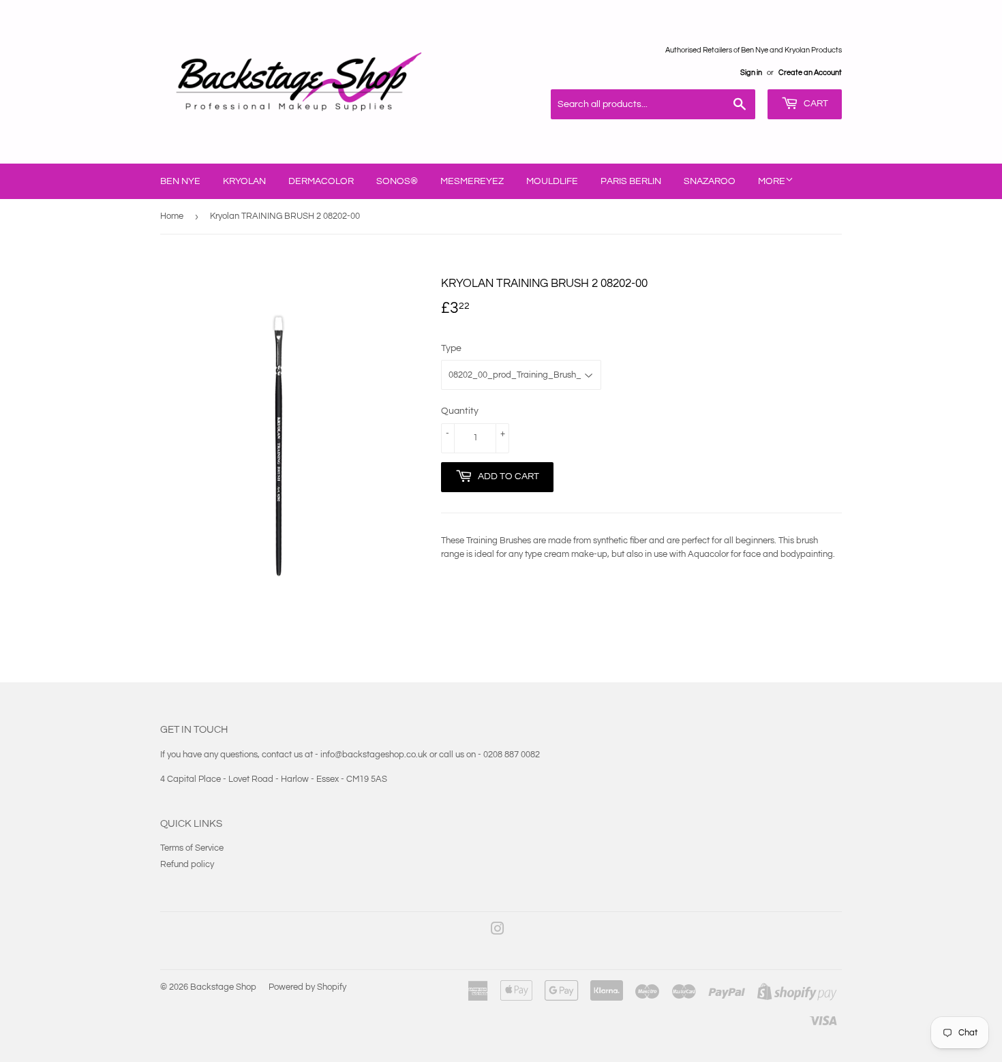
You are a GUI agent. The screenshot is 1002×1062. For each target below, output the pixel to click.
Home (171, 216)
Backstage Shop (223, 987)
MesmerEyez (472, 181)
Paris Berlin (631, 181)
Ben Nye (180, 181)
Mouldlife (552, 181)
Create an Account (810, 72)
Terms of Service (192, 848)
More (771, 181)
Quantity (460, 411)
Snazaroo (709, 181)
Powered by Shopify (307, 987)
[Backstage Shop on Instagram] (497, 931)
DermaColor (321, 181)
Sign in (751, 72)
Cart (815, 103)
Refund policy (187, 864)
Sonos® (397, 181)
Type (451, 348)
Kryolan (244, 181)
